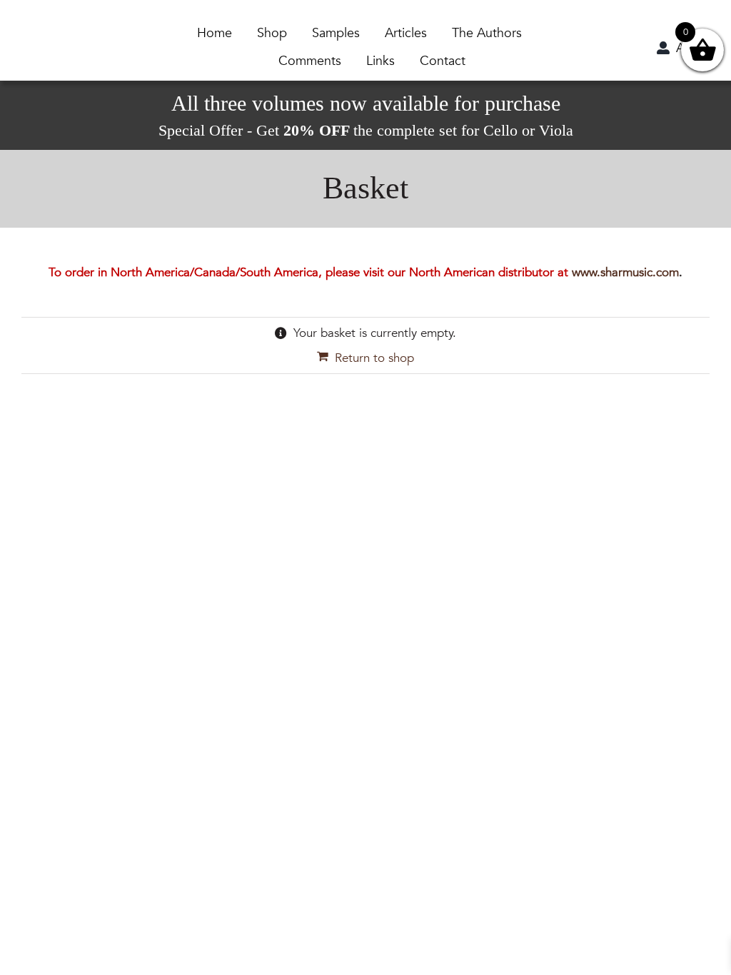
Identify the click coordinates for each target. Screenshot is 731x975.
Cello (500, 130)
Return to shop (374, 358)
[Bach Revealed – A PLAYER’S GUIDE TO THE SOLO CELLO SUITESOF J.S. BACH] (54, 29)
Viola (556, 130)
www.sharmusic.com (625, 272)
